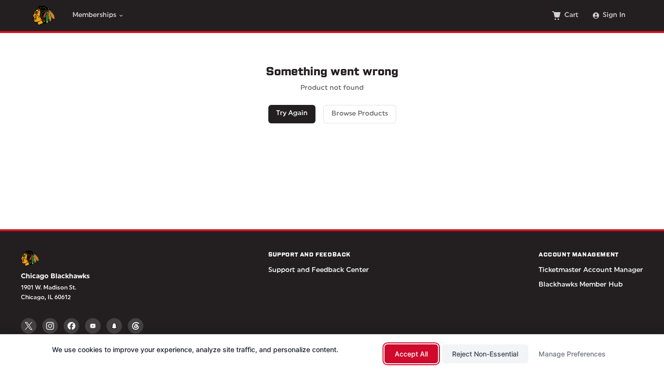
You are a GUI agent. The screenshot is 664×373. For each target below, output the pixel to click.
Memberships (94, 15)
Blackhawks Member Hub (581, 284)
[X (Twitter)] (28, 326)
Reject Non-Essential (485, 354)
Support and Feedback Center (318, 270)
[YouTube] (93, 326)
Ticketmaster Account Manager (591, 270)
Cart (571, 15)
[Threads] (135, 326)
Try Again (292, 113)
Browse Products (360, 114)
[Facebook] (71, 326)
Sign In (614, 15)
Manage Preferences (572, 354)
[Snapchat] (114, 326)
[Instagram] (50, 326)
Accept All (411, 354)
